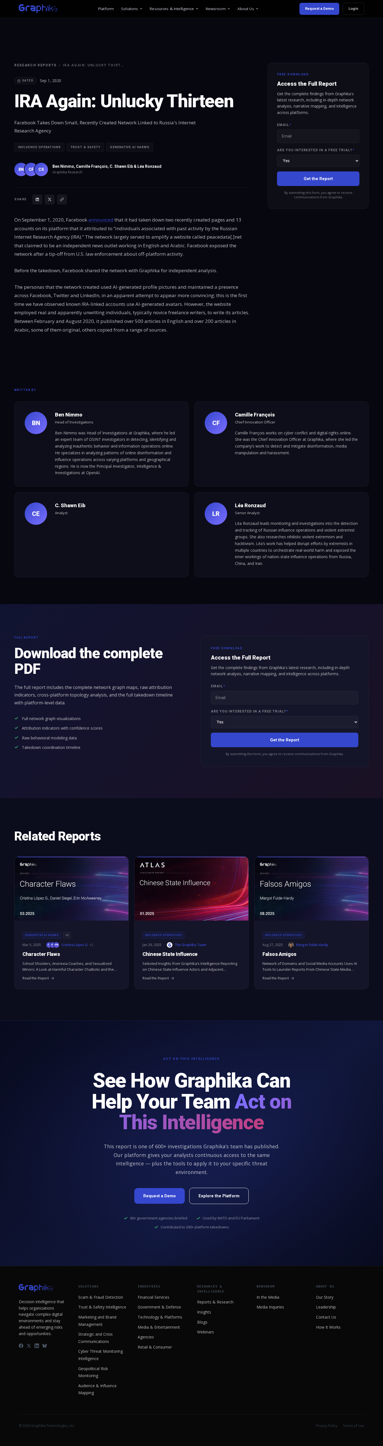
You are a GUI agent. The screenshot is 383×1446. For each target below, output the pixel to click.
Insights (204, 1312)
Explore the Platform (219, 1195)
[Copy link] (62, 199)
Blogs (202, 1322)
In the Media (268, 1297)
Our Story (324, 1297)
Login (353, 8)
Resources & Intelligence (172, 8)
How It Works (328, 1327)
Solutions (129, 8)
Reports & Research (215, 1302)
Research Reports (35, 65)
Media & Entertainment (159, 1327)
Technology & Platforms (160, 1317)
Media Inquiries (270, 1307)
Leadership (326, 1307)
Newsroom (216, 8)
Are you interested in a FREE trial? (315, 150)
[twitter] (29, 1345)
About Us (245, 8)
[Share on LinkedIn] (37, 199)
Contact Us (326, 1317)
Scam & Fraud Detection (100, 1297)
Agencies (146, 1337)
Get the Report (318, 178)
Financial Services (153, 1297)
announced (100, 219)
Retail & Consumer (155, 1347)
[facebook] (21, 1345)
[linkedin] (36, 1345)
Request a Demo (319, 8)
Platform (106, 8)
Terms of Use (353, 1426)
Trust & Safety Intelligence (102, 1307)
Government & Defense (159, 1307)
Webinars (205, 1332)
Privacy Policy (326, 1426)
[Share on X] (50, 199)
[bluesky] (44, 1345)
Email (284, 125)
